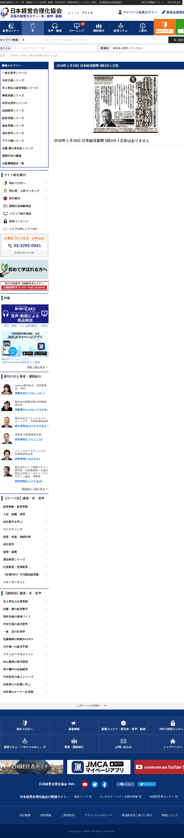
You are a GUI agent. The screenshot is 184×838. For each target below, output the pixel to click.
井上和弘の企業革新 (15, 601)
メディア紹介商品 (17, 213)
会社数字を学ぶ (12, 521)
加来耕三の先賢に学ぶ (17, 684)
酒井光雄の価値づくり (17, 616)
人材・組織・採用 (14, 514)
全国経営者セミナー (162, 796)
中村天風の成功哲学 (15, 623)
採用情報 (45, 815)
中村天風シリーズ (13, 80)
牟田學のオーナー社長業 (18, 691)
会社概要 (25, 815)
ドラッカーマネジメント (18, 654)
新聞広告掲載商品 (20, 205)
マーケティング (12, 529)
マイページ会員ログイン (140, 12)
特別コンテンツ (18, 221)
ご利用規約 (68, 815)
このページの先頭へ (92, 705)
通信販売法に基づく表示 (137, 815)
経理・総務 (10, 551)
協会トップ (81, 796)
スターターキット (14, 581)
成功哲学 (8, 544)
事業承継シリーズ (13, 95)
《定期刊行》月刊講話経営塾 (21, 574)
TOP (2, 55)
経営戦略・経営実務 (15, 506)
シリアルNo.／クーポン (23, 228)
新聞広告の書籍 (11, 155)
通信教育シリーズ (14, 559)
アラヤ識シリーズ (13, 140)
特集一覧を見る (38, 367)
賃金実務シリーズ (13, 125)
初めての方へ (17, 183)
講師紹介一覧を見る (35, 488)
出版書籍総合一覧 (13, 163)
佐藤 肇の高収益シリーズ (17, 148)
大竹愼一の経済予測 (15, 646)
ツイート (148, 784)
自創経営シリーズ (13, 110)
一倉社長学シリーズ (14, 72)
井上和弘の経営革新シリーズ (20, 87)
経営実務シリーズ (13, 118)
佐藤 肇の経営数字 (15, 608)
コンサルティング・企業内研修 (118, 796)
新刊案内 (14, 198)
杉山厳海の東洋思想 (15, 661)
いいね (127, 784)
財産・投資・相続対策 (17, 536)
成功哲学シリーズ (13, 133)
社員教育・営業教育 (15, 566)
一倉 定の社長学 (14, 631)
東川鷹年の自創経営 (15, 669)
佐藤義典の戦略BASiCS (18, 639)
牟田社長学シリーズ (14, 102)
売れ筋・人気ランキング (24, 190)
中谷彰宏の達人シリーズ (18, 676)
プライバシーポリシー (98, 815)
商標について (170, 815)
